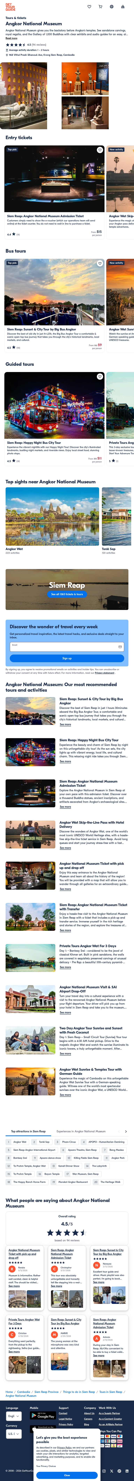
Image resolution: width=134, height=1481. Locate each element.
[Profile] (122, 7)
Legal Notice (65, 1418)
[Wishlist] (89, 7)
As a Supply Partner (109, 1413)
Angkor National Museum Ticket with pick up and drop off (24, 1254)
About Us (89, 1413)
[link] (52, 521)
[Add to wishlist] (100, 150)
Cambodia (23, 1392)
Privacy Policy (66, 1424)
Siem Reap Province (46, 1392)
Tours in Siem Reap (110, 1392)
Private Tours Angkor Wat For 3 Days (24, 1321)
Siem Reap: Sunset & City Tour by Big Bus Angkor (108, 1252)
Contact (63, 1413)
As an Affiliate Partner (111, 1424)
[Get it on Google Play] (43, 1416)
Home (9, 1392)
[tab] (28, 1131)
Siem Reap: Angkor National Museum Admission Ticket (62, 1254)
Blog (86, 1424)
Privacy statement (104, 672)
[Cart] (100, 7)
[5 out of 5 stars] (25, 1262)
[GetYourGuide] (10, 7)
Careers (88, 1418)
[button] (52, 521)
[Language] (111, 6)
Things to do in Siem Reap (79, 1392)
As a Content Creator (110, 1418)
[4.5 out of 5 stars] (16, 44)
